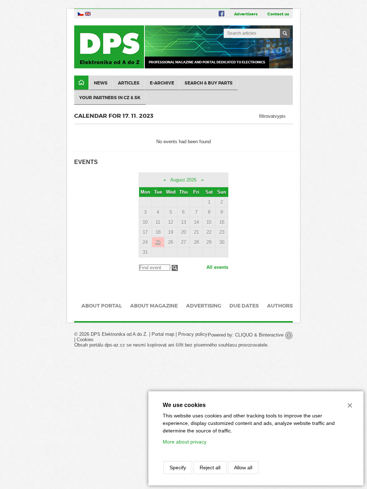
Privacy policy (193, 334)
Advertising (203, 305)
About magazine (154, 305)
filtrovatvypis (272, 116)
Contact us (278, 13)
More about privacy (184, 442)
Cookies (85, 339)
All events (217, 267)
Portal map (163, 334)
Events (86, 162)
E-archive (162, 83)
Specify (178, 467)
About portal (101, 305)
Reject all (210, 467)
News (101, 83)
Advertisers (246, 13)
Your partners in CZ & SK (109, 98)
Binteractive (272, 335)
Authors (280, 305)
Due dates (244, 305)
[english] (88, 13)
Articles (128, 83)
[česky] (81, 13)
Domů (81, 83)
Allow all (243, 467)
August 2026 (183, 180)
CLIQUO (244, 335)
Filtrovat (175, 268)
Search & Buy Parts (209, 83)
